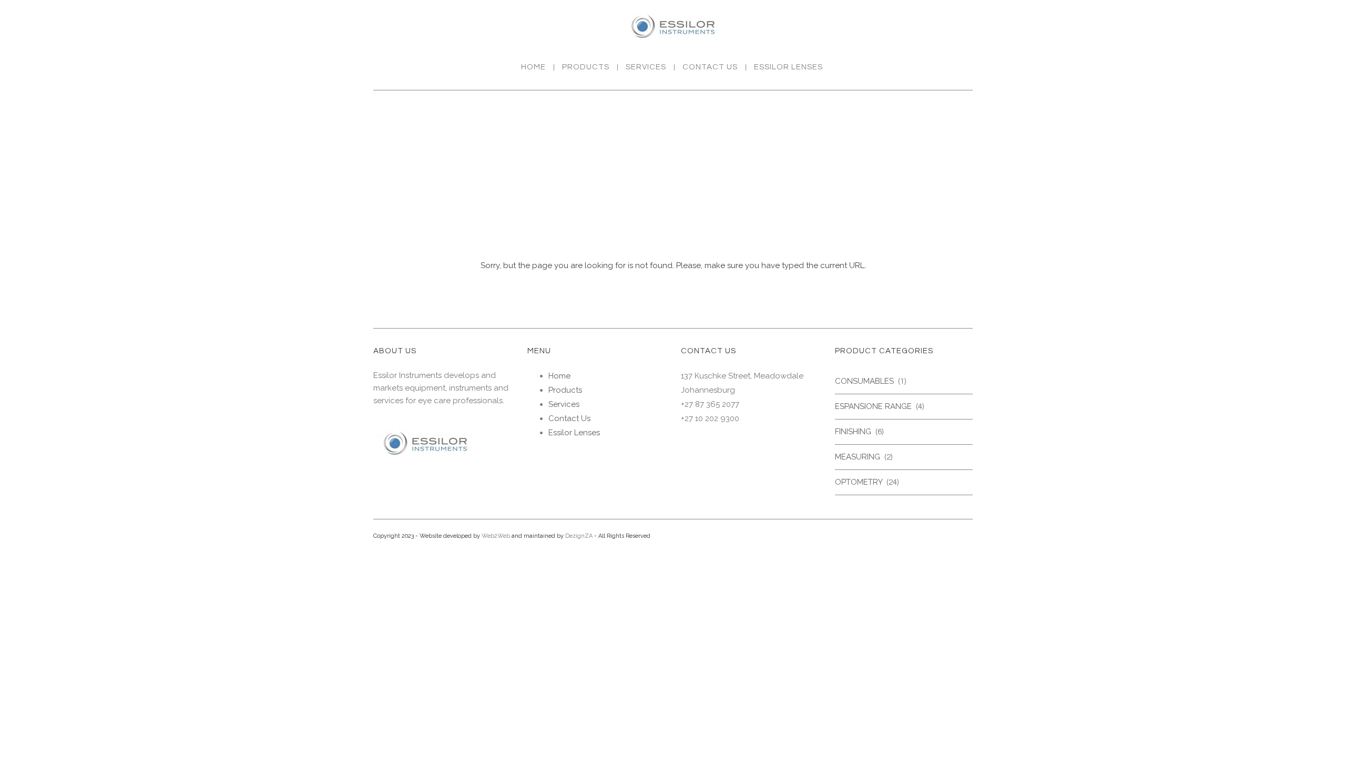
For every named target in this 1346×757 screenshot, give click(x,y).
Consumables (864, 381)
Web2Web (496, 536)
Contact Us (710, 67)
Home (533, 67)
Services (646, 67)
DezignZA (579, 536)
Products (585, 67)
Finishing (853, 431)
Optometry (858, 482)
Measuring (857, 457)
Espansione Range (873, 406)
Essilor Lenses (788, 67)
